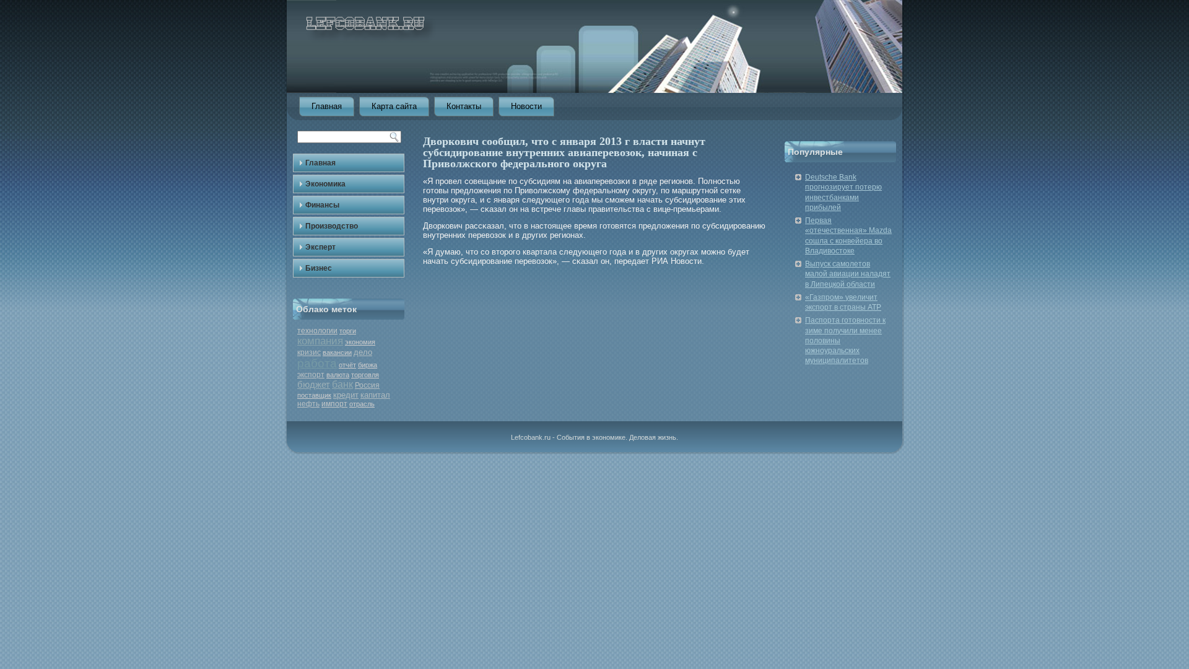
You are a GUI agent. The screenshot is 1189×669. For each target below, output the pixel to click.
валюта (337, 374)
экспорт (310, 374)
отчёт (347, 365)
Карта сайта (394, 106)
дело (363, 352)
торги (347, 330)
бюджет (313, 384)
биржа (367, 365)
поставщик (314, 395)
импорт (334, 404)
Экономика (325, 184)
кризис (309, 352)
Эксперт (320, 247)
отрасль (362, 404)
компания (320, 341)
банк (342, 384)
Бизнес (318, 268)
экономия (360, 342)
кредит (346, 395)
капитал (375, 395)
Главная (326, 106)
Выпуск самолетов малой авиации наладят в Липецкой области (848, 274)
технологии (317, 330)
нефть (308, 404)
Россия (367, 385)
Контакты (463, 106)
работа (317, 363)
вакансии (337, 352)
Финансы (322, 205)
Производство (331, 226)
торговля (365, 374)
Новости (526, 106)
